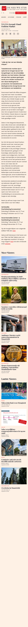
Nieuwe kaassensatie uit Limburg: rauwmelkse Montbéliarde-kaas (10, 367)
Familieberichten (5, 485)
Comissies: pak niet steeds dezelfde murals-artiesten (11, 460)
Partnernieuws (4, 22)
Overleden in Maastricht (10, 488)
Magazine (3, 17)
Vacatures (4, 333)
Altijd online (11, 17)
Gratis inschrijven (21, 13)
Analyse (3, 427)
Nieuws (3, 400)
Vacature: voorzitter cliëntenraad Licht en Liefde (14, 308)
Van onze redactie (5, 29)
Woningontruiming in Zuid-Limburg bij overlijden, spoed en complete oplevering (13, 278)
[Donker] (2, 13)
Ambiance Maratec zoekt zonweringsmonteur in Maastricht (10, 337)
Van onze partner (5, 282)
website (7, 244)
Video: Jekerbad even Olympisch (13, 403)
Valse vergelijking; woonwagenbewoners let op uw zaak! (13, 431)
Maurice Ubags (5, 435)
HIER (14, 231)
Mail (11, 242)
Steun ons (18, 17)
